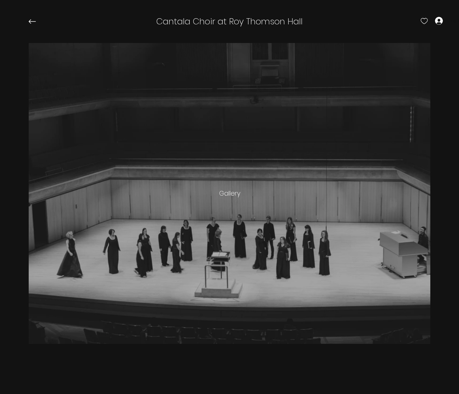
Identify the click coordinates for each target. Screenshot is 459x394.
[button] (229, 21)
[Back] (38, 21)
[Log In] (432, 21)
